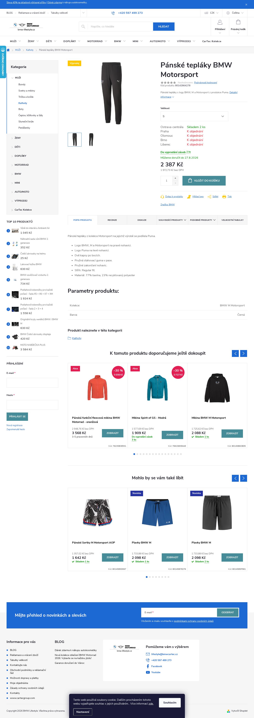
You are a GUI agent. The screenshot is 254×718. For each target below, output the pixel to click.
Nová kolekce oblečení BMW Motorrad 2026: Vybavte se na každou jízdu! (75, 656)
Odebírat (228, 612)
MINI (17, 183)
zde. (151, 704)
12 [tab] (168, 454)
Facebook (156, 666)
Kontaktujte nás (18, 665)
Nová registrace (14, 425)
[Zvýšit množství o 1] (175, 178)
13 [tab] (171, 454)
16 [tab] (181, 454)
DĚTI (17, 147)
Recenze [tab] (112, 220)
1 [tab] (134, 454)
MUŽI (18, 77)
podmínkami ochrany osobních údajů (194, 621)
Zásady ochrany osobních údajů (27, 688)
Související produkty (171, 220)
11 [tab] (165, 454)
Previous (235, 353)
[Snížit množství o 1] (175, 183)
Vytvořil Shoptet (239, 710)
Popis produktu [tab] (82, 220)
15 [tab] (178, 454)
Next (243, 353)
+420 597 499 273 (161, 660)
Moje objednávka (19, 683)
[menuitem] (15, 41)
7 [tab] (153, 454)
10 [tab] (162, 454)
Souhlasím (169, 703)
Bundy (21, 84)
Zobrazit (113, 433)
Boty (20, 109)
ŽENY (18, 138)
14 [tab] (175, 454)
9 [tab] (159, 454)
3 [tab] (140, 454)
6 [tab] (150, 454)
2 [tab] (137, 454)
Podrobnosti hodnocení (205, 82)
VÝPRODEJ (21, 200)
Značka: (168, 204)
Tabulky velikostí (59, 12)
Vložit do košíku (207, 181)
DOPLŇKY (20, 156)
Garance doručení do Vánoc (69, 663)
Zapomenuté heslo (16, 429)
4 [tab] (143, 454)
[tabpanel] (98, 405)
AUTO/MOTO (22, 191)
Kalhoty (22, 103)
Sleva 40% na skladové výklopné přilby (26, 2)
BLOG (10, 12)
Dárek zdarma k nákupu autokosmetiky (76, 650)
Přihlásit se (17, 416)
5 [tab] (147, 454)
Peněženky (24, 127)
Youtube (155, 672)
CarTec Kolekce (23, 209)
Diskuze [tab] (142, 220)
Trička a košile (25, 97)
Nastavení (82, 712)
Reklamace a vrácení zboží (31, 12)
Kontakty (15, 693)
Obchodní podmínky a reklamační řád (28, 671)
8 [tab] (156, 454)
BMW (18, 174)
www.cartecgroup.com (22, 698)
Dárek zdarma (55, 2)
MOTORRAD (22, 165)
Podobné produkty (201, 220)
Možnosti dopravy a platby (24, 678)
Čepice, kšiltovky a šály (30, 115)
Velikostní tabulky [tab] (232, 220)
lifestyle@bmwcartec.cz (164, 654)
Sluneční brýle (26, 121)
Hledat (163, 26)
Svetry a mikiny (26, 90)
